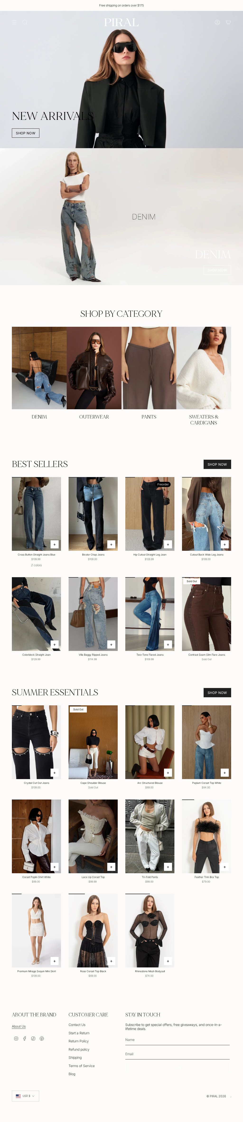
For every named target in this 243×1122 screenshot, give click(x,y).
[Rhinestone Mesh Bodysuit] (149, 931)
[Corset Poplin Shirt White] (36, 836)
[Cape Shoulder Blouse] (93, 742)
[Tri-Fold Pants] (149, 836)
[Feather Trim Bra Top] (206, 836)
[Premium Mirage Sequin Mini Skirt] (36, 931)
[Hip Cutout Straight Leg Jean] (149, 514)
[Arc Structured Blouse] (149, 742)
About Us (19, 1026)
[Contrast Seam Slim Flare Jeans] (206, 614)
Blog (72, 1074)
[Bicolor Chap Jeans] (93, 514)
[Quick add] (55, 544)
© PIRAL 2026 (216, 1096)
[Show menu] (14, 22)
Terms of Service (82, 1066)
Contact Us (77, 1025)
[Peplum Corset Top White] (206, 742)
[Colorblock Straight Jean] (36, 614)
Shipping (75, 1057)
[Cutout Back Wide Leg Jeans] (206, 514)
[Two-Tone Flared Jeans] (149, 614)
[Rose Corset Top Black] (93, 931)
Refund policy (79, 1049)
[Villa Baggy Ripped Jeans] (93, 614)
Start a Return (79, 1033)
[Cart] (228, 22)
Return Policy (79, 1041)
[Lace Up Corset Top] (93, 836)
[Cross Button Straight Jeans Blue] (36, 514)
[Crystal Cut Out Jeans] (36, 742)
